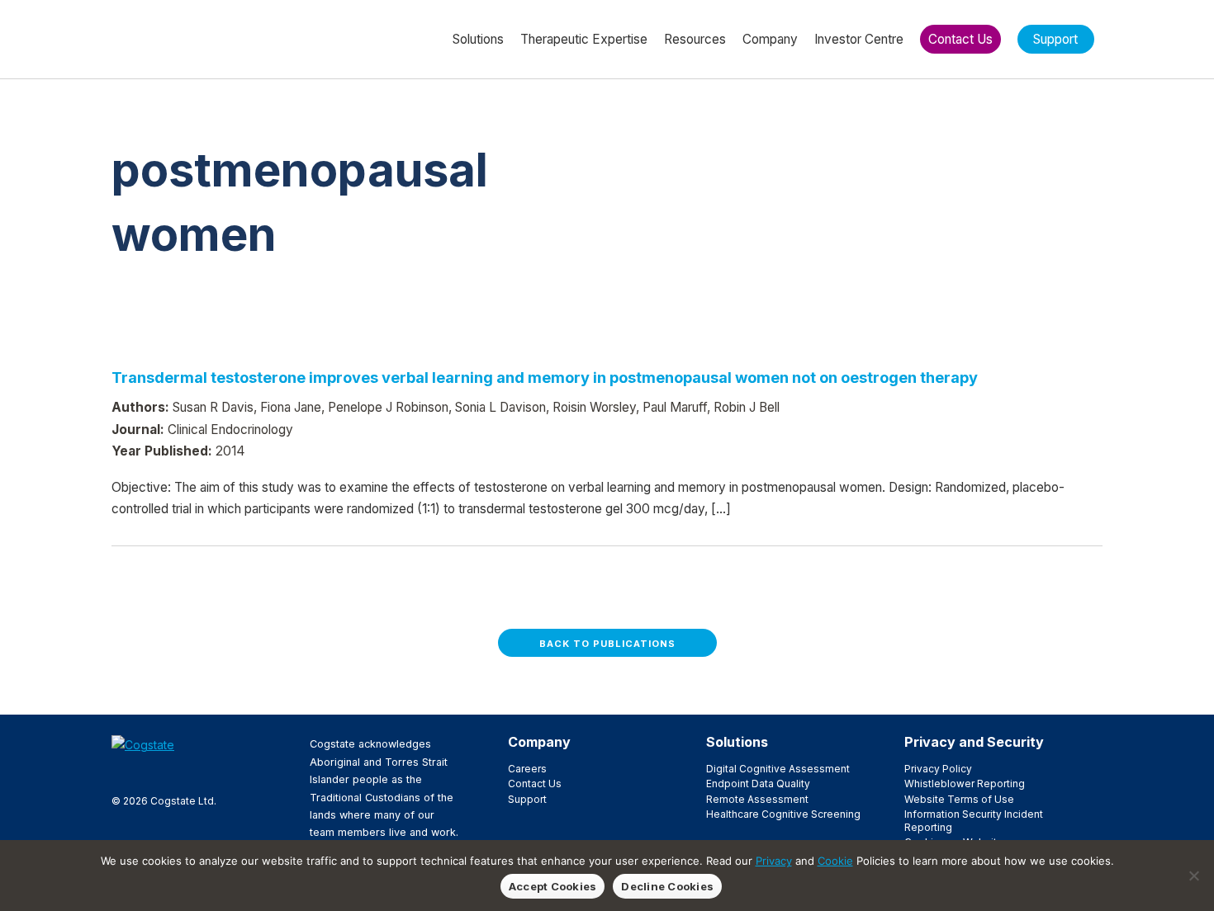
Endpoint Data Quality (758, 783)
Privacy (774, 860)
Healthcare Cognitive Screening (783, 814)
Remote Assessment (757, 799)
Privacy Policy (938, 768)
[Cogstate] (199, 38)
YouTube (226, 772)
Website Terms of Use (959, 799)
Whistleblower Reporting (964, 783)
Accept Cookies (553, 886)
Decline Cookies (667, 886)
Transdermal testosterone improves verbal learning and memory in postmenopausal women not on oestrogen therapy (544, 377)
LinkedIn (173, 772)
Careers (527, 768)
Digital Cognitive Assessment (778, 768)
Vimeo (200, 772)
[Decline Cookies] (1193, 875)
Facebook (120, 772)
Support (527, 799)
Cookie (835, 860)
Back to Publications (607, 643)
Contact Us (535, 783)
